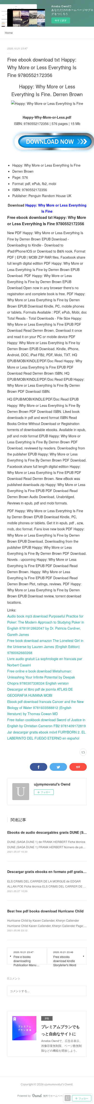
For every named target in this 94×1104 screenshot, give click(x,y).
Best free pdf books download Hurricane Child (45, 911)
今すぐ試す (61, 20)
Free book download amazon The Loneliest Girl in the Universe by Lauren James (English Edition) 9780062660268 (45, 646)
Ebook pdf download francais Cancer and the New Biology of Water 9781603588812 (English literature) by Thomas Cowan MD (45, 707)
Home (9, 33)
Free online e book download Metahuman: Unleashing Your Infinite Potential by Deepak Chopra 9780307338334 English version (41, 677)
